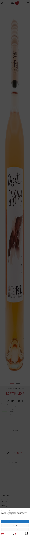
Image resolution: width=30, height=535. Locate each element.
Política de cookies (5, 533)
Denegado (15, 525)
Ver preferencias (15, 529)
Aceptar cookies (15, 521)
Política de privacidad (24, 533)
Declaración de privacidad (14, 533)
